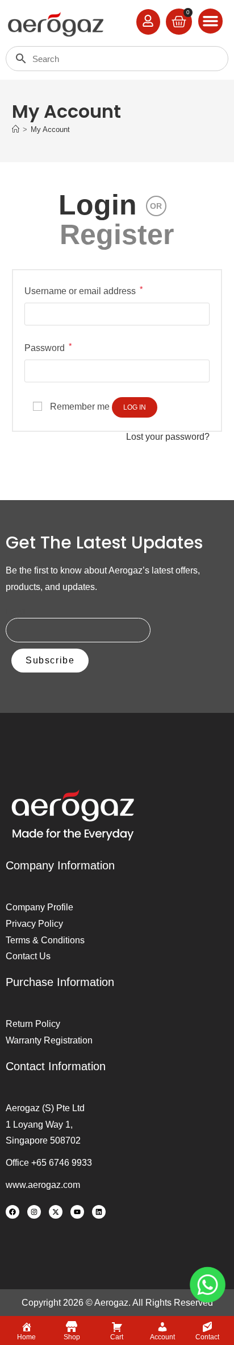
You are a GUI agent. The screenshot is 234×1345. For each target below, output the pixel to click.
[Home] (15, 129)
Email (16, 611)
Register (117, 234)
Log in (134, 407)
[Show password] (195, 371)
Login (97, 205)
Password (48, 346)
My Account (50, 129)
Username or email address (83, 289)
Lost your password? (168, 437)
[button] (210, 21)
